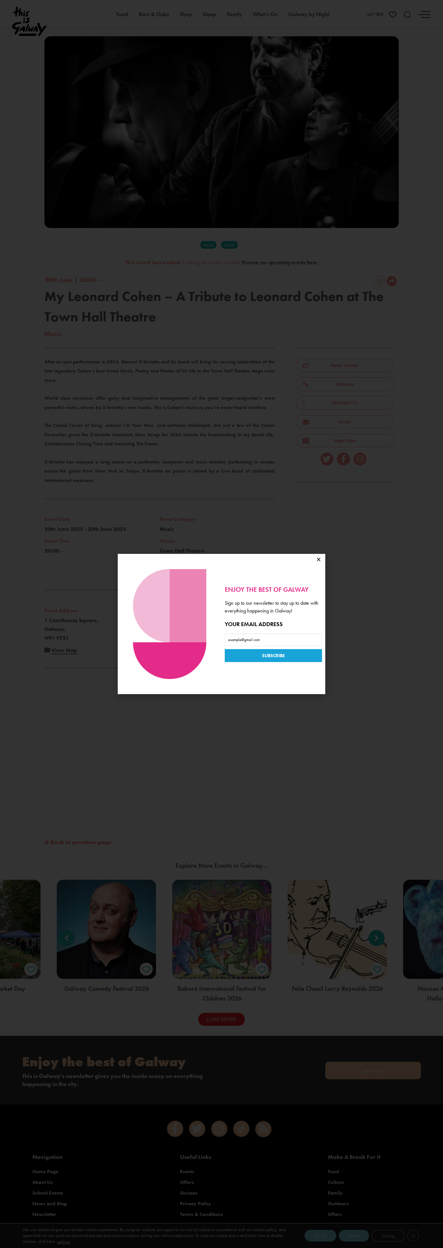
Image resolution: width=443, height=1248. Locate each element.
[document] (221, 624)
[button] (318, 559)
